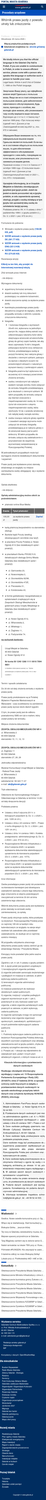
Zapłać (39, 516)
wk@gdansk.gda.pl (17, 784)
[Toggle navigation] (4, 7)
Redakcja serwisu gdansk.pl (14, 1342)
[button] (42, 7)
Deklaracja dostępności (12, 1345)
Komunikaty (7, 1265)
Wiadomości (7, 1213)
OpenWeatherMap (27, 1354)
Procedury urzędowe (13, 12)
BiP (4, 1348)
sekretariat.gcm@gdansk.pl (18, 1335)
